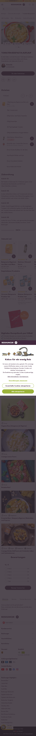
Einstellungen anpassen (18, 380)
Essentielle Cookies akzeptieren (18, 386)
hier (32, 372)
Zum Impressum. (23, 376)
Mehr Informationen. (13, 376)
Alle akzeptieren (18, 391)
